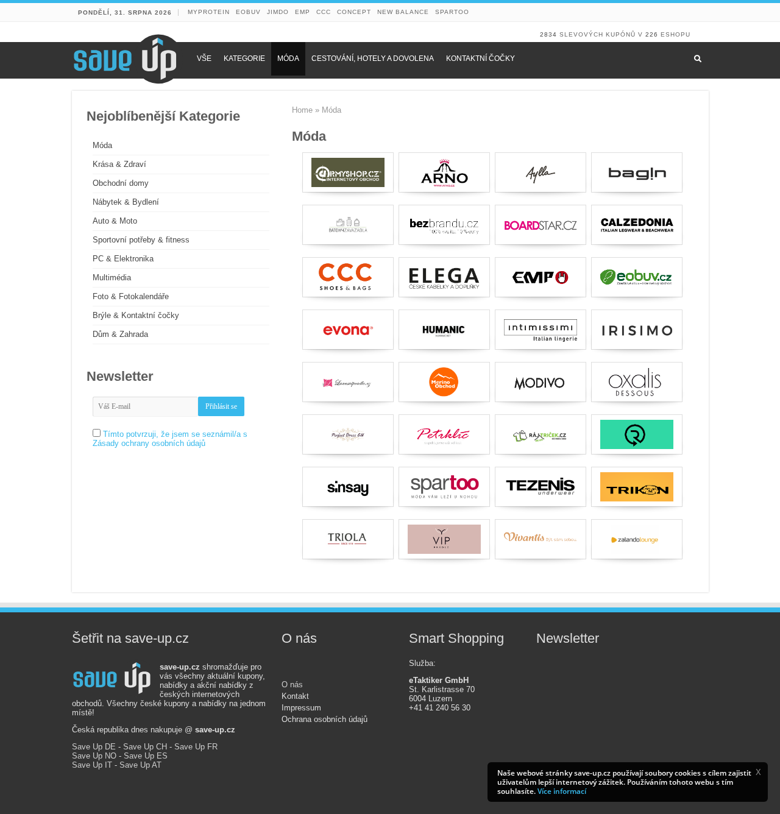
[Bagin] (636, 172)
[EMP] (540, 277)
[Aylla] (540, 172)
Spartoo (452, 12)
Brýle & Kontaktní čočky (136, 315)
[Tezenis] (540, 486)
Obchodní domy (121, 183)
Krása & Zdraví (119, 164)
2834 (548, 34)
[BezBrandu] (444, 224)
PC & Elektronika (123, 258)
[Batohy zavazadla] (348, 224)
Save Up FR (196, 746)
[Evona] (348, 329)
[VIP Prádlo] (444, 539)
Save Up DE (94, 746)
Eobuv (248, 12)
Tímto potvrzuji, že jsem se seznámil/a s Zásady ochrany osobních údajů (170, 439)
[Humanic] (444, 329)
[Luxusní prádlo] (348, 382)
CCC (323, 12)
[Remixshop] (636, 434)
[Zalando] (636, 539)
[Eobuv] (636, 277)
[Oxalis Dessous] (636, 382)
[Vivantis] (540, 539)
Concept (354, 12)
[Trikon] (636, 486)
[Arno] (444, 172)
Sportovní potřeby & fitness (141, 239)
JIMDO (278, 12)
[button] (758, 772)
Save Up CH (145, 746)
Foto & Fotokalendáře (131, 296)
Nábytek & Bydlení (126, 202)
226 (651, 34)
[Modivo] (540, 382)
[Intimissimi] (540, 329)
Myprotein (209, 12)
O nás (292, 684)
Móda (102, 145)
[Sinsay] (348, 486)
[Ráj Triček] (540, 434)
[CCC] (348, 277)
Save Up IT (92, 765)
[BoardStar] (540, 224)
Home (302, 110)
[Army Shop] (348, 172)
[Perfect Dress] (348, 434)
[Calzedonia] (636, 224)
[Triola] (348, 539)
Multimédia (112, 277)
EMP (302, 12)
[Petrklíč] (444, 434)
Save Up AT (140, 765)
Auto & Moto (115, 220)
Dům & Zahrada (120, 334)
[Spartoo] (444, 486)
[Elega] (444, 277)
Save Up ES (146, 755)
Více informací (561, 791)
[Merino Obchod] (444, 382)
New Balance (403, 12)
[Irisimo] (636, 329)
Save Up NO (94, 755)
